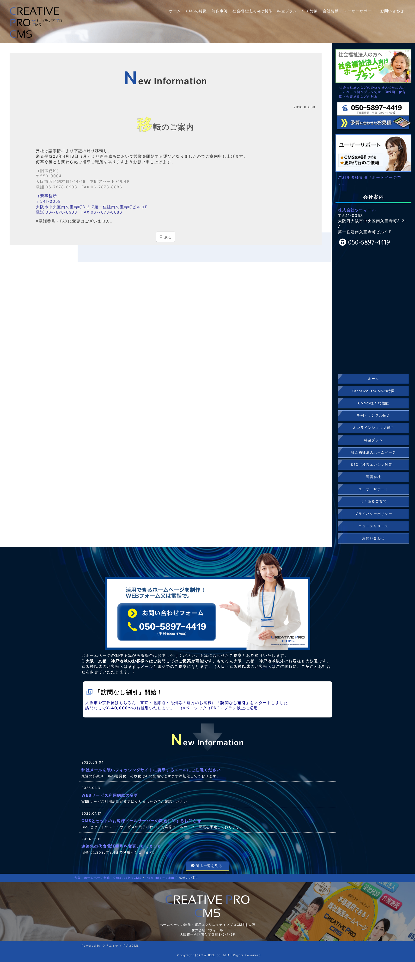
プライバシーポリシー (373, 514)
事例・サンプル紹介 (373, 415)
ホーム (175, 11)
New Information (160, 877)
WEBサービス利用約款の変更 (109, 795)
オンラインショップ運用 (373, 428)
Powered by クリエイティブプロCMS (110, 945)
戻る (165, 236)
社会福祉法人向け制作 (252, 11)
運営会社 (373, 477)
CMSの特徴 (196, 11)
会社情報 (331, 11)
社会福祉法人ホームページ (373, 452)
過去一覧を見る (209, 866)
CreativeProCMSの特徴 (373, 391)
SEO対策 (310, 11)
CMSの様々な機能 (373, 403)
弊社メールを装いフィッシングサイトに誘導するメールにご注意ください (151, 769)
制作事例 (220, 11)
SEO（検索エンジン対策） (373, 464)
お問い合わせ (392, 11)
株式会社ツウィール (357, 210)
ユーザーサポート (359, 11)
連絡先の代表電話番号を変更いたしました (121, 846)
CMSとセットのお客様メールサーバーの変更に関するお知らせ (141, 820)
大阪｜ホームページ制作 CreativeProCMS (108, 877)
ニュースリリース (374, 526)
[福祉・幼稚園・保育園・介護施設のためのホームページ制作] (373, 65)
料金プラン (287, 11)
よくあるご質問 (373, 501)
